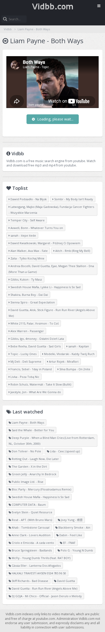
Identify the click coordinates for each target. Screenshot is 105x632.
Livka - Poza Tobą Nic (24, 377)
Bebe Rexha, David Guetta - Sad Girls (35, 346)
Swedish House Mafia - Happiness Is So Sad (40, 497)
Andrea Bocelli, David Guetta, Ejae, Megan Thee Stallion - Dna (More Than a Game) (51, 269)
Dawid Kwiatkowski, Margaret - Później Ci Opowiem (45, 243)
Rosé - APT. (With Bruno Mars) (31, 520)
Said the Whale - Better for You (32, 430)
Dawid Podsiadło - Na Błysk (28, 199)
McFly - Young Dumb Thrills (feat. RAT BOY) (40, 558)
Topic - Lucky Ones (23, 354)
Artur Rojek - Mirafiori (63, 361)
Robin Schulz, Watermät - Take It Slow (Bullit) (40, 384)
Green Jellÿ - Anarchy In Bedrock (33, 474)
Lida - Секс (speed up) (64, 451)
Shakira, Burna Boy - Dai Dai (29, 295)
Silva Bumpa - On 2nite (74, 369)
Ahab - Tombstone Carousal (30, 527)
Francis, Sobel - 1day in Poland (31, 369)
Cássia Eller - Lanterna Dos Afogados (36, 565)
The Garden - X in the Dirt (29, 466)
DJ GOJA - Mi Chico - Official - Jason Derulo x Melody (46, 596)
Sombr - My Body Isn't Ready (73, 199)
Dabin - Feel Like (70, 535)
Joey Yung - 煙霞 (71, 520)
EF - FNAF (68, 543)
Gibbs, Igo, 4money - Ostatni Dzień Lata (37, 339)
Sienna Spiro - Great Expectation (32, 302)
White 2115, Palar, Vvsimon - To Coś (34, 323)
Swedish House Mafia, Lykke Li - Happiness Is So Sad (45, 287)
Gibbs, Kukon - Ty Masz (26, 279)
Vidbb (52, 6)
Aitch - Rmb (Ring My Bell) (72, 251)
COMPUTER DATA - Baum (28, 504)
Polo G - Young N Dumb (76, 550)
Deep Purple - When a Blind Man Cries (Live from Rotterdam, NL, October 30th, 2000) (52, 440)
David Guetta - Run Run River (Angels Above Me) (44, 588)
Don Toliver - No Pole (26, 451)
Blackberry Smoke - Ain (74, 527)
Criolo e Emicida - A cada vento (32, 543)
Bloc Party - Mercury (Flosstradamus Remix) (41, 489)
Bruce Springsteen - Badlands (31, 550)
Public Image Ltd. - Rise (27, 482)
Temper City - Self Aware (27, 220)
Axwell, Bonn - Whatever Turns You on (36, 228)
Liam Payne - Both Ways (34, 29)
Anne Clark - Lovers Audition (30, 535)
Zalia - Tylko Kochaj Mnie (27, 258)
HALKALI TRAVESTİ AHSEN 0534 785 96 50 (38, 573)
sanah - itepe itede (23, 235)
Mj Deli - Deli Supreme (25, 361)
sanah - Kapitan (78, 346)
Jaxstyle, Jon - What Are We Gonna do (35, 392)
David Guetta (65, 581)
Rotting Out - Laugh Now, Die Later (35, 459)
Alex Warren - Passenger (27, 331)
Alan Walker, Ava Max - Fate (29, 251)
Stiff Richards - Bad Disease (29, 581)
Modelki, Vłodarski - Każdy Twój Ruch (69, 354)
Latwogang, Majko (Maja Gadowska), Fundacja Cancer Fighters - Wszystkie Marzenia (51, 209)
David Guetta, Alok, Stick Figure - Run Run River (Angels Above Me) (52, 313)
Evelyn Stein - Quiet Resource (31, 512)
